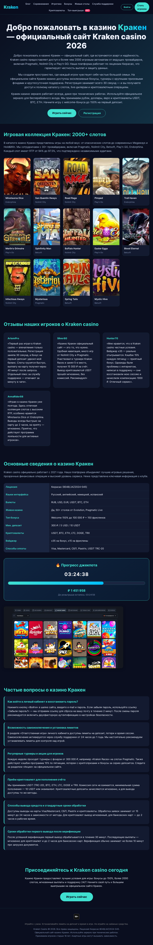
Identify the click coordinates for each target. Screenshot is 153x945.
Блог (28, 4)
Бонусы (68, 4)
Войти (127, 7)
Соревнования (41, 4)
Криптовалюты (57, 10)
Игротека (56, 4)
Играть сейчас (61, 113)
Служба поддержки (102, 4)
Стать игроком (142, 7)
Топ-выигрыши (78, 10)
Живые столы (82, 4)
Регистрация (92, 113)
